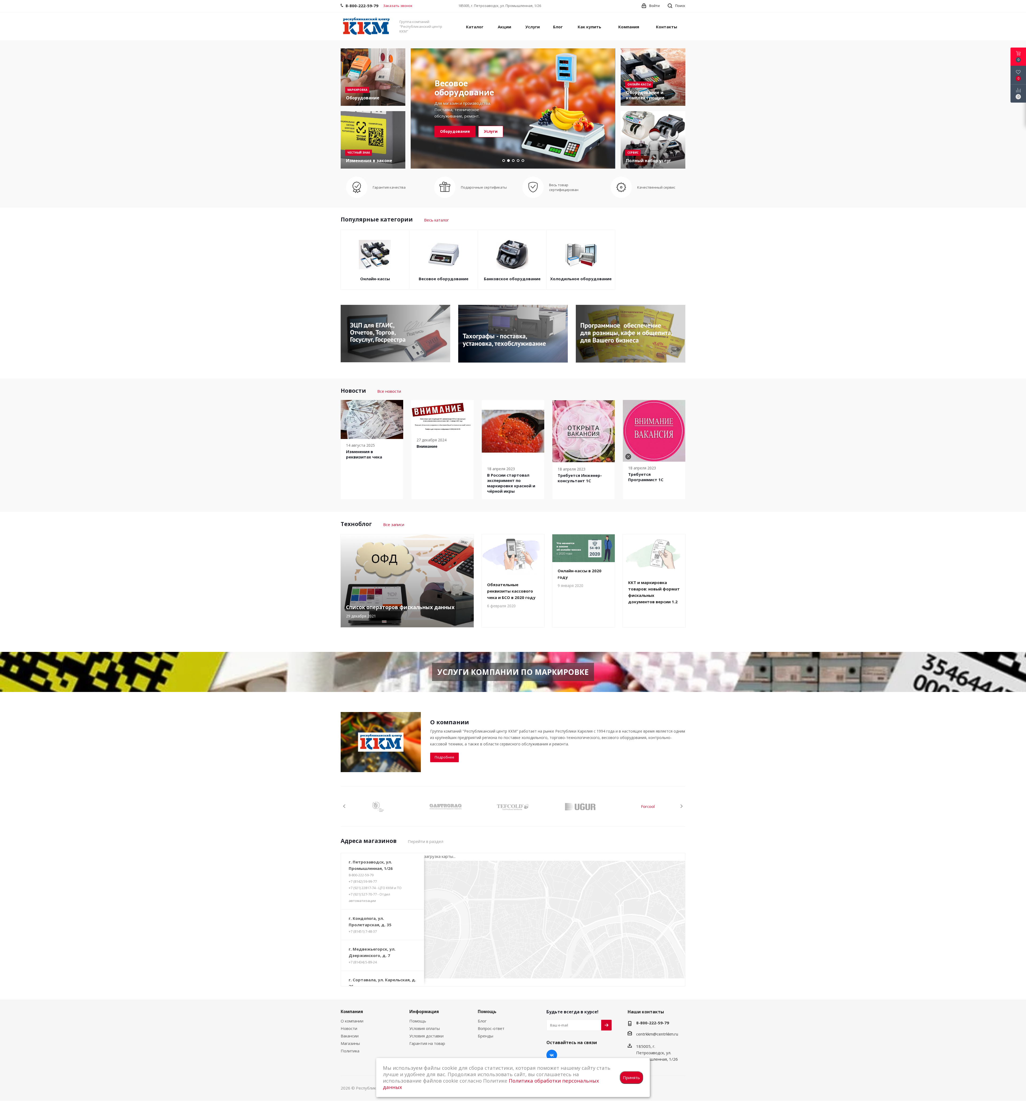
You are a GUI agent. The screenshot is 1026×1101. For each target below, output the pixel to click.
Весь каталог (436, 220)
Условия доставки (426, 1035)
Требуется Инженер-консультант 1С (580, 478)
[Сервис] (653, 140)
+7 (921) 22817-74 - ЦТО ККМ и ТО (375, 887)
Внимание (427, 446)
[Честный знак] (373, 140)
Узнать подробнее (458, 131)
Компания (352, 1011)
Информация (424, 1011)
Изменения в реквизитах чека (364, 454)
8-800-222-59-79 (361, 875)
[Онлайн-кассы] (653, 77)
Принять (631, 1077)
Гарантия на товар (427, 1043)
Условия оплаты (424, 1028)
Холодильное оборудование (581, 278)
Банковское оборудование (512, 278)
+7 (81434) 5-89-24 (363, 962)
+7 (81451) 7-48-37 (363, 931)
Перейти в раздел (425, 841)
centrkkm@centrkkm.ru (657, 1034)
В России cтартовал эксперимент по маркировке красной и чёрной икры (511, 483)
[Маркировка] (373, 77)
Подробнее (444, 757)
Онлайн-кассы (375, 278)
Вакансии (350, 1035)
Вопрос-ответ (491, 1028)
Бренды (485, 1035)
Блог (482, 1021)
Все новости (389, 391)
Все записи (393, 524)
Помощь (417, 1021)
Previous (344, 806)
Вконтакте (551, 1055)
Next (681, 806)
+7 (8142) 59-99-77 (363, 881)
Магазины (350, 1043)
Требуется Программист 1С (645, 477)
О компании (352, 1021)
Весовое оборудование (443, 278)
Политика (350, 1050)
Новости (349, 1028)
